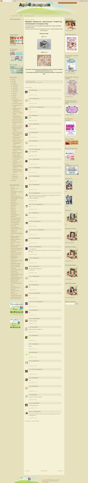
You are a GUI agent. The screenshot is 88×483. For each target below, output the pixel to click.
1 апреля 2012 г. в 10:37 (33, 262)
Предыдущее (60, 470)
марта (14, 174)
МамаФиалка (32, 246)
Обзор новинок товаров (15, 252)
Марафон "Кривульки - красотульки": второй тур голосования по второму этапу (43, 23)
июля (14, 93)
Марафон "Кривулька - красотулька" (35, 82)
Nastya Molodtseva (33, 107)
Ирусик (46, 52)
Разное (12, 268)
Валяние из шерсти (15, 196)
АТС (12, 187)
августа (14, 91)
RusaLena (31, 159)
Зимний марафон (14, 214)
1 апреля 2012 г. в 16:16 (33, 374)
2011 (12, 180)
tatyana (30, 212)
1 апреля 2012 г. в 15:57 (33, 357)
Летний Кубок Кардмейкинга (17, 233)
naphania (31, 403)
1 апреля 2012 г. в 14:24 (33, 331)
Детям (12, 207)
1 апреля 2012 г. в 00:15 (33, 94)
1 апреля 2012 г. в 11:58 (33, 298)
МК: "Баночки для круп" (17, 103)
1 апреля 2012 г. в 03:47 (33, 155)
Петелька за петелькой (15, 260)
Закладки (13, 213)
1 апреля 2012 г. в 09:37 (33, 242)
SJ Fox (30, 335)
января (14, 178)
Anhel (30, 115)
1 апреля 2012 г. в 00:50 (33, 145)
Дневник (12, 208)
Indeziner (47, 482)
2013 (12, 81)
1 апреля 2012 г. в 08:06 (33, 217)
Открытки (13, 258)
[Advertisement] (35, 460)
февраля (14, 176)
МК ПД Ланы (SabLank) (17, 132)
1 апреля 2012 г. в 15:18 (33, 348)
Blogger (58, 479)
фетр (12, 292)
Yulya (30, 310)
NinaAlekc (31, 293)
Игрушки (12, 216)
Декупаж (12, 205)
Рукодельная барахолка (29, 15)
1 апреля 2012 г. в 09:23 (33, 226)
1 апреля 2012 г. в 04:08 (33, 164)
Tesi (29, 394)
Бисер (12, 190)
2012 (12, 82)
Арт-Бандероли (50, 479)
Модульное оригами (15, 245)
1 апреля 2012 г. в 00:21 (33, 128)
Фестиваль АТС (14, 290)
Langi (45, 36)
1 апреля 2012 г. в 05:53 (33, 200)
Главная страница (14, 15)
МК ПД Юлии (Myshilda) (17, 120)
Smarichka (31, 238)
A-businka (31, 193)
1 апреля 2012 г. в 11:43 (33, 289)
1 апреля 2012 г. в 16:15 (33, 365)
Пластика (13, 261)
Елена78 (30, 98)
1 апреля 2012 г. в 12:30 (33, 314)
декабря (14, 84)
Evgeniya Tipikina (33, 204)
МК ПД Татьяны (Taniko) (17, 119)
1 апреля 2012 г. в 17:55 (33, 391)
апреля (14, 98)
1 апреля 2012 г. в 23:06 (33, 407)
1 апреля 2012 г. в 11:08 (33, 281)
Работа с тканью (14, 266)
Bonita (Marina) (32, 369)
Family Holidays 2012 (15, 298)
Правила (21, 15)
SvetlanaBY (31, 149)
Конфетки (13, 230)
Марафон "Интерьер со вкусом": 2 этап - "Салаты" (17, 129)
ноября (14, 86)
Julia (30, 352)
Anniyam (31, 124)
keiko (30, 327)
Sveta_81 (31, 276)
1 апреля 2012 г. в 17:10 (33, 382)
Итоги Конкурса (14, 224)
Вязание (12, 202)
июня (14, 95)
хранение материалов (15, 295)
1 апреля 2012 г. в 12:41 (33, 323)
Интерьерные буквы (15, 217)
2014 (12, 79)
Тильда (12, 286)
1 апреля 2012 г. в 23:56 (33, 417)
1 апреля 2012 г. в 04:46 (33, 172)
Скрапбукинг (13, 272)
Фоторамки (13, 293)
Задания (12, 211)
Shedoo (30, 344)
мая (13, 97)
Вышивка (13, 200)
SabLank (30, 266)
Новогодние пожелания (15, 248)
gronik (30, 386)
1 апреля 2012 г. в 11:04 (33, 272)
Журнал (12, 210)
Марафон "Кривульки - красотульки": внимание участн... (17, 110)
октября (14, 88)
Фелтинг (12, 289)
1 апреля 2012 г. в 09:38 (33, 254)
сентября (14, 89)
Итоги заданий (14, 222)
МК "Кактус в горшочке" (17, 125)
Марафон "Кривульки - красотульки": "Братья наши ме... (17, 166)
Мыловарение (14, 246)
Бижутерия (13, 188)
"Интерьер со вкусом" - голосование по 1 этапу (17, 143)
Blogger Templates (45, 481)
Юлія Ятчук (31, 221)
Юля (30, 90)
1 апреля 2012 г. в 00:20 (33, 120)
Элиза (30, 132)
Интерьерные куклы (15, 221)
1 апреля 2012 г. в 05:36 (33, 189)
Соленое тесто (14, 281)
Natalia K (31, 184)
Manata (30, 284)
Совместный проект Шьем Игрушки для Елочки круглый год (16, 279)
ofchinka (30, 258)
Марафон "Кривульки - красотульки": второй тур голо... (17, 171)
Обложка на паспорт (15, 254)
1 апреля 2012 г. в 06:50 (33, 209)
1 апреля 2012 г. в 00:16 (33, 111)
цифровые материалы (15, 297)
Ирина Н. (31, 176)
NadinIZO (31, 318)
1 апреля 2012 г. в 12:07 (33, 306)
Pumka (30, 377)
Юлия (30, 140)
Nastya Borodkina (32, 301)
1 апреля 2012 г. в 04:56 (33, 180)
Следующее (27, 470)
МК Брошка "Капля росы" (17, 140)
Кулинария (13, 231)
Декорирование (14, 203)
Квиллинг (13, 225)
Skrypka (30, 360)
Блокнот (12, 194)
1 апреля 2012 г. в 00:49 (33, 137)
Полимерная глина (15, 263)
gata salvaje (31, 167)
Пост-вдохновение (14, 265)
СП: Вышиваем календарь (16, 283)
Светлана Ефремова (33, 229)
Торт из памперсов (15, 287)
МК (11, 243)
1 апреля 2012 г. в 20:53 (33, 399)
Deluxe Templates (55, 481)
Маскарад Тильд (14, 242)
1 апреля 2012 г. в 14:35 (33, 340)
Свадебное (13, 271)
